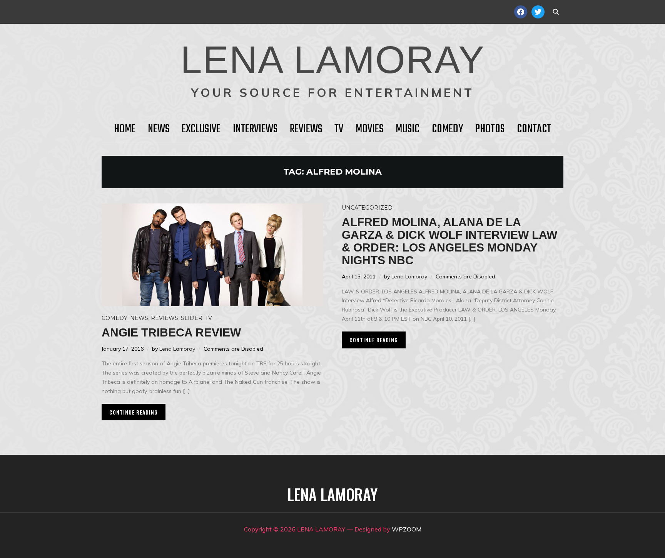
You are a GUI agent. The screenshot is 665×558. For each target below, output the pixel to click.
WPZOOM (406, 529)
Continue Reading (133, 412)
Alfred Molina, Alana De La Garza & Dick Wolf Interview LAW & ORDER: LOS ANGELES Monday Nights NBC (449, 241)
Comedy (447, 129)
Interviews (255, 129)
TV (338, 129)
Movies (369, 129)
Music (407, 129)
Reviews (306, 129)
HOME (124, 129)
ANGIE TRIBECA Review (171, 332)
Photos (490, 129)
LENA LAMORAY (332, 59)
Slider (191, 318)
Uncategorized (367, 207)
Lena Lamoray (177, 348)
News (158, 129)
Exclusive (201, 129)
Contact (534, 129)
